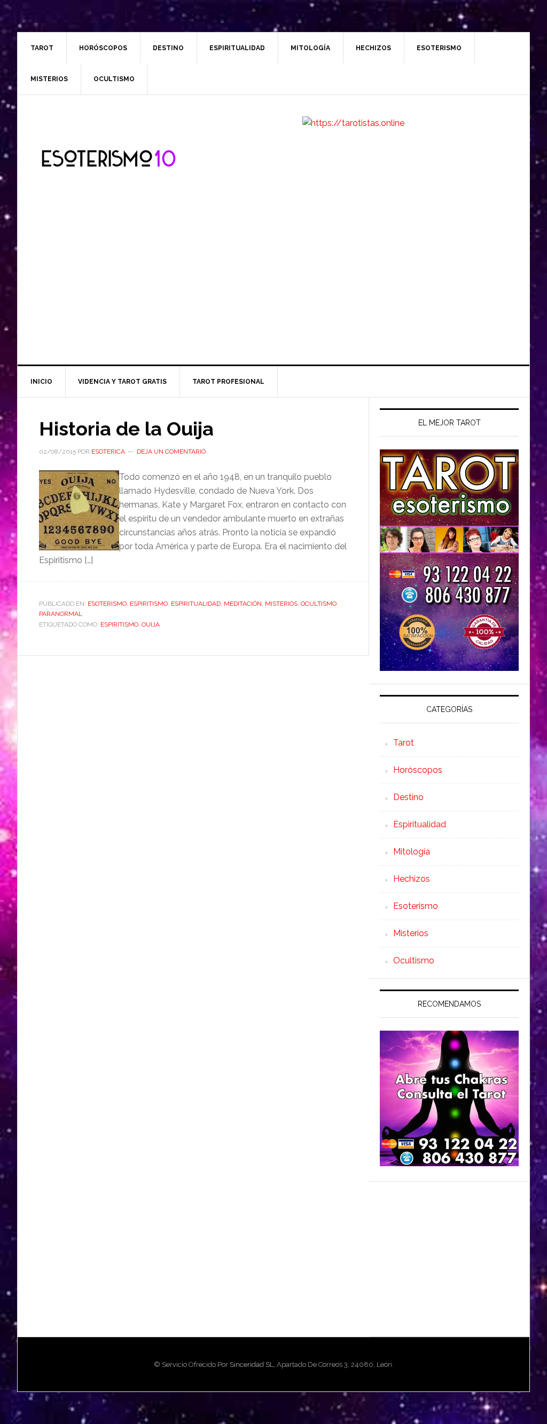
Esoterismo (107, 603)
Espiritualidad (196, 603)
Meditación (243, 603)
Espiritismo (149, 603)
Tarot (403, 743)
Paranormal (60, 614)
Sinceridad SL (252, 1364)
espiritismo (119, 624)
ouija (151, 624)
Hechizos (411, 879)
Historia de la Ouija (126, 428)
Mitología (411, 852)
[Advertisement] (273, 284)
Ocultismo (319, 603)
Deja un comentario (171, 451)
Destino (408, 797)
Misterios (281, 603)
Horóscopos (417, 770)
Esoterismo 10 (108, 159)
